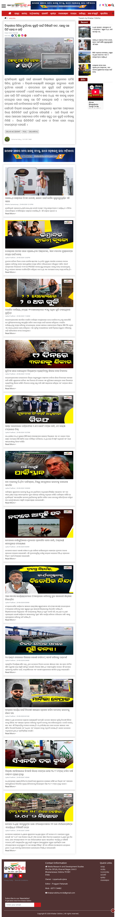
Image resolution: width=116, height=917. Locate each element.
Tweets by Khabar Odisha (89, 18)
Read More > (10, 213)
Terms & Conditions (21, 880)
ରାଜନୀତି (45, 13)
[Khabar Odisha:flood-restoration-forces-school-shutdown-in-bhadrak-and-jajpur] (85, 31)
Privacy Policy (8, 880)
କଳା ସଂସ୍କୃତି (93, 13)
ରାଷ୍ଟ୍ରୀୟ (12, 18)
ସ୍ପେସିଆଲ (104, 13)
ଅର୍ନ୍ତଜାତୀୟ (34, 13)
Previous (109, 13)
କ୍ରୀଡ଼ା (53, 13)
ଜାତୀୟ (24, 13)
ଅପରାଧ (73, 13)
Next (113, 13)
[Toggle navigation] (112, 5)
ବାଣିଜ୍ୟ (82, 13)
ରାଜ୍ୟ (16, 13)
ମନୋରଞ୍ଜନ (63, 13)
